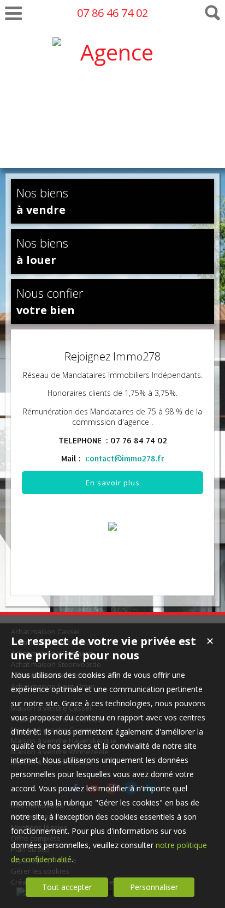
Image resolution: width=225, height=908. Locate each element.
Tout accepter (67, 887)
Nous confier (49, 301)
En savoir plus (113, 483)
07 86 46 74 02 (112, 12)
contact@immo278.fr (124, 458)
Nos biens (42, 200)
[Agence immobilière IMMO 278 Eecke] (112, 142)
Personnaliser (154, 887)
